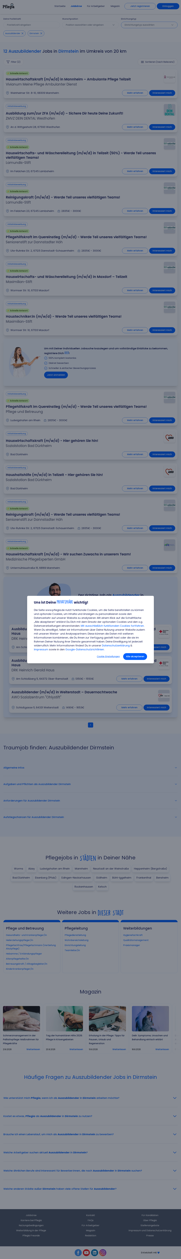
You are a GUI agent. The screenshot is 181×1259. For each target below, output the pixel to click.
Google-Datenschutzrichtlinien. (84, 649)
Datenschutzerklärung (116, 645)
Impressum (41, 649)
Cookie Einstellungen (108, 656)
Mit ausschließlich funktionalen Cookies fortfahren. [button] (112, 626)
